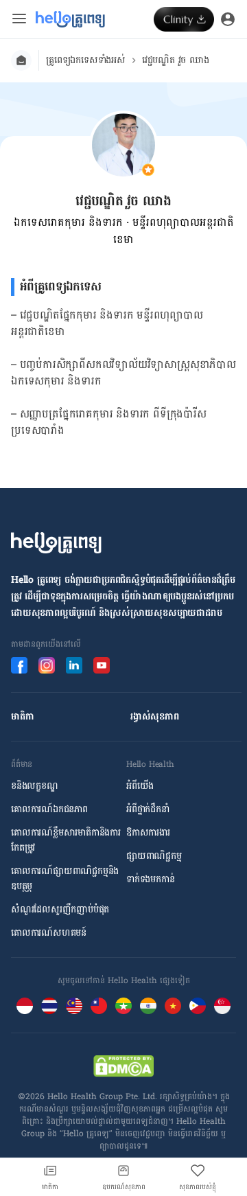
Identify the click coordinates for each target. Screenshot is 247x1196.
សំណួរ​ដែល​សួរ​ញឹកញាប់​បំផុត (60, 909)
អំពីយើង (140, 786)
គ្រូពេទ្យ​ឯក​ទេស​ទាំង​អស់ (86, 60)
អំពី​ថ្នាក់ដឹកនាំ (147, 809)
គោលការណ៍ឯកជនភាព (49, 809)
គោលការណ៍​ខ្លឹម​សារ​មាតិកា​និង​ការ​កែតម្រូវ (66, 840)
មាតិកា (22, 716)
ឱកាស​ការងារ (148, 832)
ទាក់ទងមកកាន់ (150, 879)
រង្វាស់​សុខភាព (154, 716)
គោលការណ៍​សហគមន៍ (48, 933)
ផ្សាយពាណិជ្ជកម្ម (154, 856)
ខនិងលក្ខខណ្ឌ (34, 786)
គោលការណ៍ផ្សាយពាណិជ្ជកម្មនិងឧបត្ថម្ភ (65, 879)
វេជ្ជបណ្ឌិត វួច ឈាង (175, 60)
